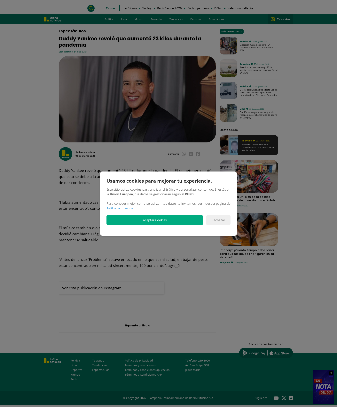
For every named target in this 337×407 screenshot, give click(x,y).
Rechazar (218, 220)
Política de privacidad (120, 208)
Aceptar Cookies (155, 220)
